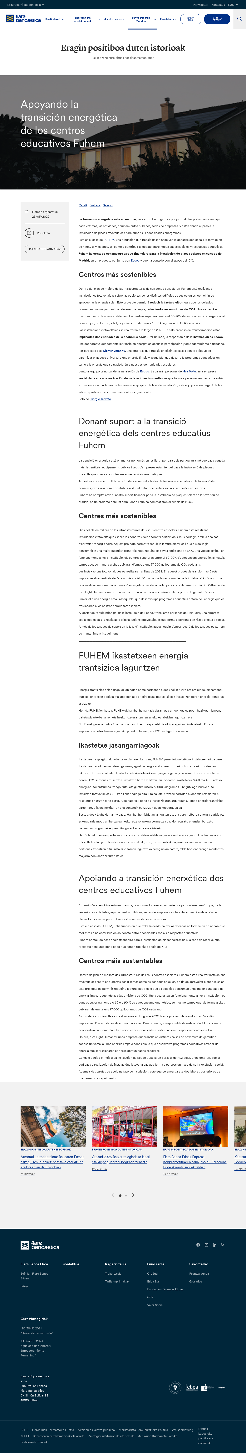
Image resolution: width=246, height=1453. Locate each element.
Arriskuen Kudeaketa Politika (157, 1436)
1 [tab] (119, 1195)
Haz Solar (189, 371)
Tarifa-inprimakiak (117, 1281)
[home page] (23, 18)
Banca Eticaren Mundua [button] (141, 19)
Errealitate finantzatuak (44, 249)
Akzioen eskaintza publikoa (96, 1430)
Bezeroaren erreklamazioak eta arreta (58, 1436)
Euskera (95, 205)
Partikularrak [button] (53, 19)
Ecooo (135, 260)
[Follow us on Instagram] (206, 1245)
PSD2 (24, 1430)
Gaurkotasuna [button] (112, 19)
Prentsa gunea (199, 1273)
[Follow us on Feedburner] (222, 1245)
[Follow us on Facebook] (198, 1245)
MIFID (25, 1436)
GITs (150, 1297)
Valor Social (155, 1305)
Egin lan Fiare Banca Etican (34, 1276)
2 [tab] (125, 1195)
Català (83, 205)
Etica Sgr (153, 1281)
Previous (112, 1194)
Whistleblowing (182, 1430)
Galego (107, 205)
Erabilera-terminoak (34, 1442)
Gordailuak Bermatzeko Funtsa (53, 1430)
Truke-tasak (113, 1273)
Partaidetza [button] (167, 19)
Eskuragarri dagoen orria (24, 5)
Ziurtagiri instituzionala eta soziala (111, 1436)
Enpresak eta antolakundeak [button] (83, 19)
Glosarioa (195, 1281)
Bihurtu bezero (217, 19)
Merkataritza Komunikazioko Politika (143, 1430)
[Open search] (239, 19)
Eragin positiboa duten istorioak (46, 1149)
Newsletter (201, 5)
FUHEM (109, 240)
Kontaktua (218, 5)
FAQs (24, 1286)
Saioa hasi (190, 19)
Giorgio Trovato (100, 399)
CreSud (152, 1273)
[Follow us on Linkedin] (214, 1245)
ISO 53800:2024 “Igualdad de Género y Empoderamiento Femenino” (36, 1348)
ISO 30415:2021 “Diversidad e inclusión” (37, 1330)
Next (133, 1196)
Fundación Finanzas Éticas (165, 1289)
